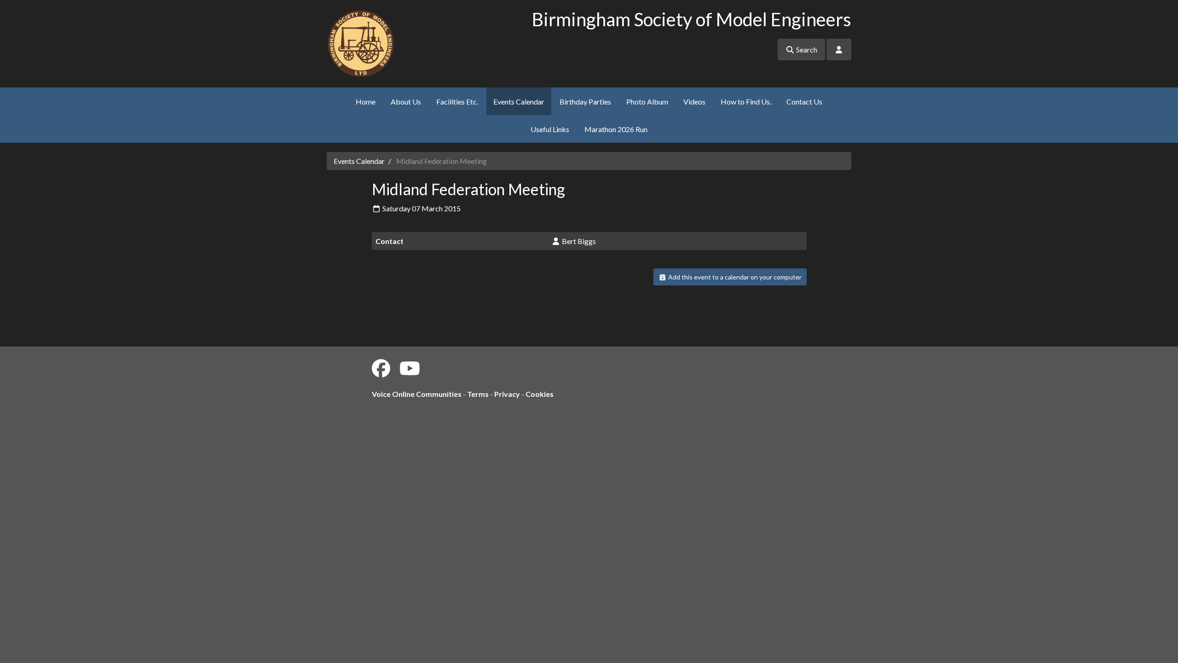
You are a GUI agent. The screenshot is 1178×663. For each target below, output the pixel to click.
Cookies (539, 394)
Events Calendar (518, 101)
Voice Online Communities (417, 394)
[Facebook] (381, 368)
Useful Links (550, 129)
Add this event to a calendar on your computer (734, 277)
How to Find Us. (746, 101)
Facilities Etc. (457, 101)
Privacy (507, 394)
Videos (694, 101)
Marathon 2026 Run (615, 129)
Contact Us (804, 101)
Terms (478, 394)
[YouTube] (409, 368)
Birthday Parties (585, 101)
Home (365, 101)
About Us (406, 101)
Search (806, 49)
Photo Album (647, 101)
